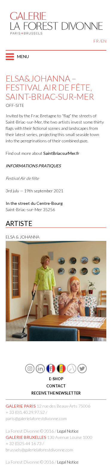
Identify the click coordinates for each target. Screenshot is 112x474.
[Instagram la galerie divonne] (30, 371)
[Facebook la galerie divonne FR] (51, 371)
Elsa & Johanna (22, 236)
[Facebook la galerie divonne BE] (61, 371)
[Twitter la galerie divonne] (82, 371)
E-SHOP (56, 379)
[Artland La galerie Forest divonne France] (71, 371)
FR (96, 40)
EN (103, 40)
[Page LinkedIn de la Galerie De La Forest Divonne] (40, 371)
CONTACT (56, 386)
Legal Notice (68, 431)
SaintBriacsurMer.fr (61, 153)
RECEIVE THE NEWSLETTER (56, 393)
